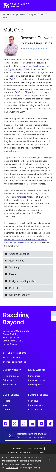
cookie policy (12, 467)
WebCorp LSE (21, 92)
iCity (5, 405)
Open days (33, 401)
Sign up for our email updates (32, 435)
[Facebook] (6, 423)
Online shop (8, 380)
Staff (42, 14)
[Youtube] (41, 423)
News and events (11, 376)
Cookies (40, 453)
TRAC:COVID (24, 158)
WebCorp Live (16, 79)
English (32, 14)
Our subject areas (36, 380)
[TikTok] (50, 423)
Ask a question (35, 410)
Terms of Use (15, 449)
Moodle (6, 401)
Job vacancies (9, 385)
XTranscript (20, 197)
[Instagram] (24, 423)
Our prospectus (35, 405)
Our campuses (35, 385)
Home (6, 14)
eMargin (25, 122)
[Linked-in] (32, 423)
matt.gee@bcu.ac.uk (37, 49)
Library (6, 410)
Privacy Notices (35, 449)
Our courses (34, 376)
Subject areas (19, 14)
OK (49, 460)
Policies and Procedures (19, 453)
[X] (15, 423)
